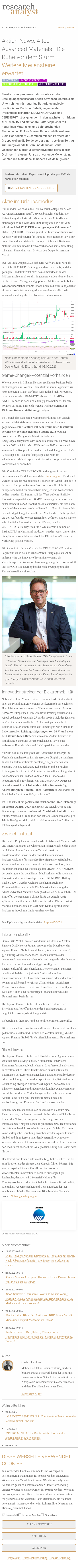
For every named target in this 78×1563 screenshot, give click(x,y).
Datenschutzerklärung (35, 1558)
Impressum (14, 1558)
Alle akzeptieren (39, 1524)
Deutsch (61, 27)
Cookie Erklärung (60, 1558)
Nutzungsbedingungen (24, 1196)
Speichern (39, 1536)
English (71, 27)
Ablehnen (39, 1547)
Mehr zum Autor (31, 1394)
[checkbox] (3, 1515)
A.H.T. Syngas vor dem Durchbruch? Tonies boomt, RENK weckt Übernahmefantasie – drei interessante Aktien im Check (40, 1260)
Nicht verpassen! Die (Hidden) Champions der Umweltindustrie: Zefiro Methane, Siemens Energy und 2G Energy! (39, 1336)
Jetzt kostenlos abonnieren (32, 187)
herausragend (53, 476)
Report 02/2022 (53, 922)
